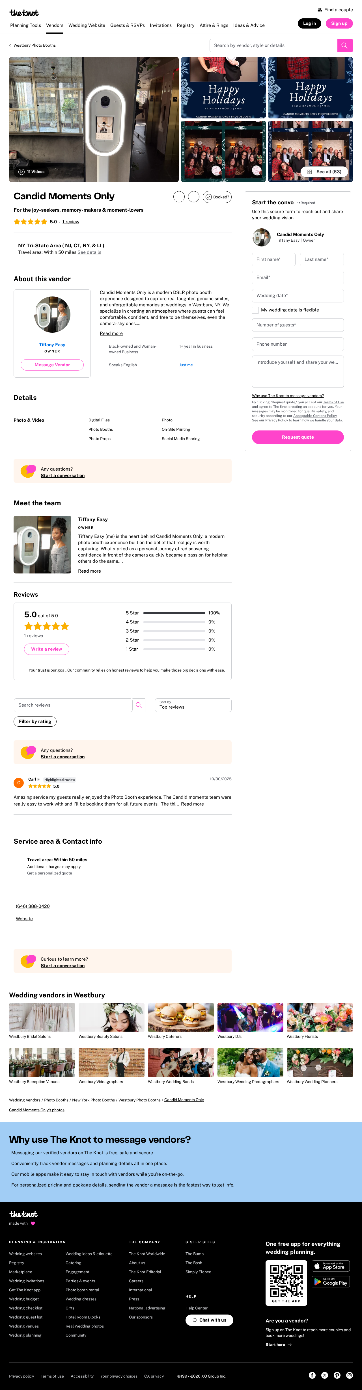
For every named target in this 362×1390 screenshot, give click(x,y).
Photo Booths (56, 1105)
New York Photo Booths (93, 1105)
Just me (186, 365)
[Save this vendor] (193, 196)
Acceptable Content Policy (315, 416)
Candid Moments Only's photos (36, 1115)
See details (96, 252)
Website (31, 918)
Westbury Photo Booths (35, 45)
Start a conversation (63, 475)
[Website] (216, 278)
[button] (123, 545)
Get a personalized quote (49, 873)
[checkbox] (255, 310)
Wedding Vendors (24, 1105)
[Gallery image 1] (94, 119)
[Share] (179, 197)
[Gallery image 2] (223, 87)
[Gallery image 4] (310, 87)
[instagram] (203, 278)
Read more (111, 333)
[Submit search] (345, 45)
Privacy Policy (276, 420)
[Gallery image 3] (223, 151)
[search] (138, 705)
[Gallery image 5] (310, 151)
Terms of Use (333, 402)
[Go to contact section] (228, 280)
